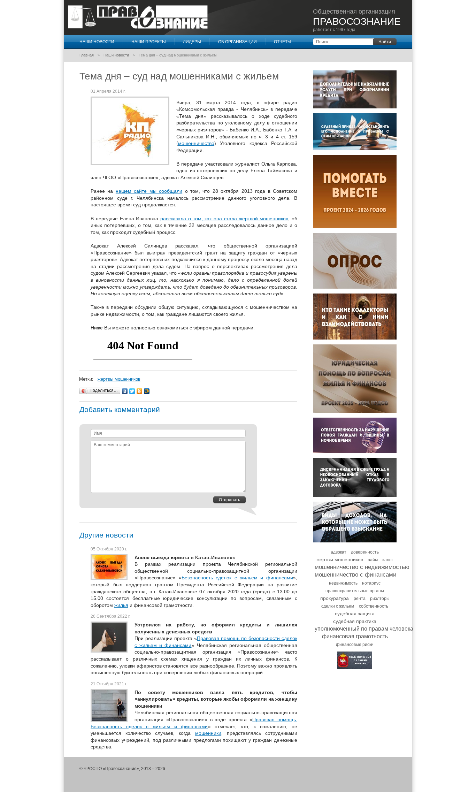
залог (387, 559)
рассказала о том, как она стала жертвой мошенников (224, 218)
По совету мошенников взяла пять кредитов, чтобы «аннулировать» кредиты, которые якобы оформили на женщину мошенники (216, 699)
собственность (373, 606)
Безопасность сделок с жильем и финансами (237, 577)
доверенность (365, 552)
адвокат (338, 552)
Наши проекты (148, 41)
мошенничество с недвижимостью (362, 567)
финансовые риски (355, 644)
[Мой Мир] (147, 391)
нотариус (371, 583)
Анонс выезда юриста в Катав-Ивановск (185, 557)
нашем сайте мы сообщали (149, 191)
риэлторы (380, 598)
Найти (384, 41)
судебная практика (354, 621)
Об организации (237, 41)
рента (360, 598)
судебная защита (355, 613)
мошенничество (196, 143)
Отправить (229, 499)
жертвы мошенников (119, 379)
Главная (86, 55)
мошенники (208, 733)
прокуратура (334, 598)
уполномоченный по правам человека (364, 629)
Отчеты (282, 41)
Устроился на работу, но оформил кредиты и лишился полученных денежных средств (216, 628)
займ (373, 559)
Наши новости (96, 41)
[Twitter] (132, 391)
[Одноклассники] (139, 391)
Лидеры (192, 41)
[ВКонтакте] (125, 391)
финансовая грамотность (355, 636)
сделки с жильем (337, 606)
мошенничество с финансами (356, 574)
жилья (121, 605)
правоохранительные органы (354, 590)
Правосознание (138, 17)
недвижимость (343, 583)
